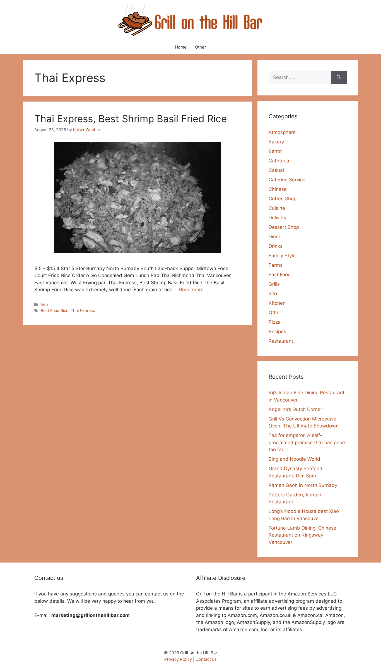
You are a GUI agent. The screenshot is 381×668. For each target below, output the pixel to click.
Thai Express (83, 310)
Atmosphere (282, 132)
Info (44, 304)
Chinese (278, 189)
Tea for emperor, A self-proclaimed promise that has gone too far (307, 442)
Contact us (206, 659)
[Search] (339, 77)
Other (200, 47)
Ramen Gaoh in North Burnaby (303, 485)
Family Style (282, 255)
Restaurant (281, 341)
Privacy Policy (178, 659)
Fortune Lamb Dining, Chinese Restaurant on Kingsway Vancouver (302, 535)
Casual (276, 170)
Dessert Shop (284, 227)
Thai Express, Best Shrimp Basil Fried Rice (130, 118)
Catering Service (287, 179)
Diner (274, 236)
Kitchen (277, 303)
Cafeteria (279, 161)
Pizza (275, 322)
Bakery (276, 142)
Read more (191, 289)
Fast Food (280, 274)
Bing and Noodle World (294, 459)
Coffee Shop (282, 198)
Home (181, 47)
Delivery (277, 217)
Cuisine (277, 208)
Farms (276, 265)
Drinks (276, 246)
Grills (274, 284)
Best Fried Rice (54, 310)
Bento (275, 151)
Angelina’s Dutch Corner (295, 409)
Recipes (277, 331)
